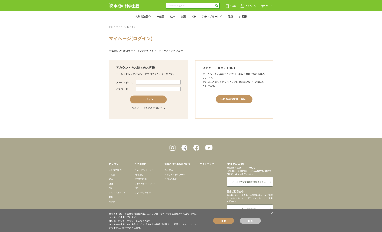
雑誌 (183, 16)
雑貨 (230, 16)
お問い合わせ (170, 179)
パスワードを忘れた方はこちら (148, 108)
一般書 (160, 16)
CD (194, 16)
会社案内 (168, 170)
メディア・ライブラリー (175, 174)
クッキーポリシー (143, 192)
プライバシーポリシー (145, 183)
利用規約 (139, 174)
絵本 (172, 16)
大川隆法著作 (143, 16)
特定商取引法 (141, 179)
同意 (223, 221)
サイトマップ (207, 164)
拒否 (250, 221)
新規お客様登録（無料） (234, 99)
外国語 (243, 16)
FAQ (136, 188)
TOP (111, 26)
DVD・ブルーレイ (212, 16)
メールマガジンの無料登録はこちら (249, 181)
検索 (216, 5)
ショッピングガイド (144, 170)
